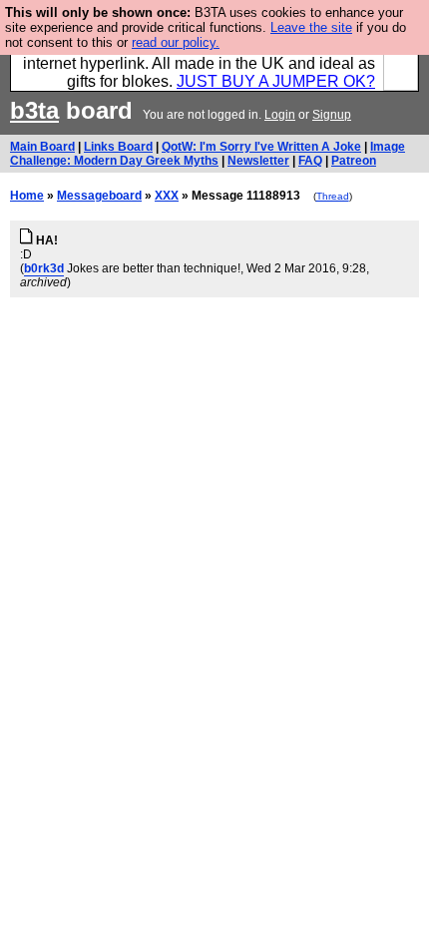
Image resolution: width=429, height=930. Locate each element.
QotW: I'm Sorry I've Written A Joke (261, 147)
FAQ (310, 161)
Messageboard (99, 196)
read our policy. (175, 42)
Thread (332, 196)
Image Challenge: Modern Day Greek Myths (207, 154)
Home (27, 196)
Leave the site (311, 27)
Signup (331, 115)
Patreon (353, 161)
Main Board (42, 147)
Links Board (118, 147)
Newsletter (258, 161)
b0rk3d (44, 268)
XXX (167, 196)
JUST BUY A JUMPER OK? (276, 81)
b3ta (34, 110)
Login (279, 115)
